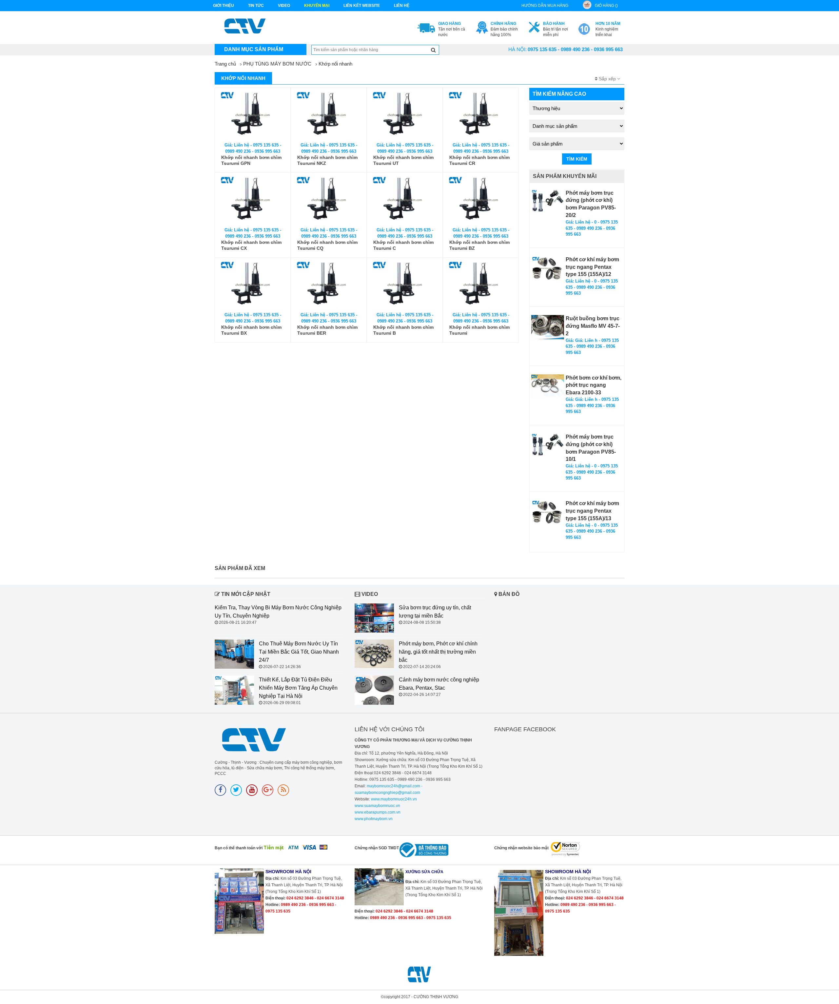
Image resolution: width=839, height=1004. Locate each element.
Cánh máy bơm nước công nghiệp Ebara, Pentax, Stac (439, 684)
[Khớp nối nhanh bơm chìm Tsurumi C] (404, 200)
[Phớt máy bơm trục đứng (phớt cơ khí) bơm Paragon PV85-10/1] (547, 445)
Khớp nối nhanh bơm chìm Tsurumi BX (251, 330)
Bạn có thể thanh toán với (239, 848)
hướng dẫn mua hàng (544, 5)
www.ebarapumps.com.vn (377, 812)
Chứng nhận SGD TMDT (377, 848)
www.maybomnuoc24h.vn (393, 799)
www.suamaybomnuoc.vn (377, 805)
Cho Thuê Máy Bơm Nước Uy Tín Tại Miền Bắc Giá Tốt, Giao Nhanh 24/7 (299, 652)
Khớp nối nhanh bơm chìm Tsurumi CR (479, 160)
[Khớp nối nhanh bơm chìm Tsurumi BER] (328, 285)
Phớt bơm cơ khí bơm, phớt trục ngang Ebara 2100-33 (593, 385)
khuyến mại (316, 5)
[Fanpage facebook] (220, 790)
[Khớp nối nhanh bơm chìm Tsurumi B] (404, 285)
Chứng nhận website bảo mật (521, 848)
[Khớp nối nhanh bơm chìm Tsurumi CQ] (328, 200)
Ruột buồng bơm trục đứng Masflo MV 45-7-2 (593, 326)
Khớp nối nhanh (335, 64)
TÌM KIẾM (576, 159)
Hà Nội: (517, 49)
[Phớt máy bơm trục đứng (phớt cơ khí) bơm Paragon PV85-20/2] (547, 201)
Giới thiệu (223, 5)
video (284, 5)
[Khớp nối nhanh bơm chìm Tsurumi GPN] (252, 115)
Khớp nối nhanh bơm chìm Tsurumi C (403, 245)
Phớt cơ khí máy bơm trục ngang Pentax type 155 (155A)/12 (592, 267)
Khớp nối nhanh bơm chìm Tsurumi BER (327, 330)
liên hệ (401, 5)
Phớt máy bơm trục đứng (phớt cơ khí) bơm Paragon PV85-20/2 (591, 204)
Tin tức (256, 5)
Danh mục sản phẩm (253, 49)
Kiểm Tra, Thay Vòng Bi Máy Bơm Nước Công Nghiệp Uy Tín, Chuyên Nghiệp (278, 612)
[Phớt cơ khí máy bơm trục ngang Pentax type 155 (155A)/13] (547, 512)
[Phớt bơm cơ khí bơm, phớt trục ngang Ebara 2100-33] (547, 386)
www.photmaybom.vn (374, 819)
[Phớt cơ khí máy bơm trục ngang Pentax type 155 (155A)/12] (547, 268)
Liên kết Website (361, 5)
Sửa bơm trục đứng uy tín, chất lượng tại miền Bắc (435, 612)
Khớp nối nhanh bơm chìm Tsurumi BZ (479, 245)
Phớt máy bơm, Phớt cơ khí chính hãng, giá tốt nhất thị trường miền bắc (438, 652)
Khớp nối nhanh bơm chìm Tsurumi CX (251, 245)
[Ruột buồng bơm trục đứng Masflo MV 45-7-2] (547, 327)
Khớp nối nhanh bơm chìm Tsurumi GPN (251, 160)
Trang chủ (225, 64)
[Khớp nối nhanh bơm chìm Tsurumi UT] (404, 115)
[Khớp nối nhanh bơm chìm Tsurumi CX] (252, 200)
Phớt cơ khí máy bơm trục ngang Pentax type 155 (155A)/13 (592, 511)
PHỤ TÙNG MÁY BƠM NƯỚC (277, 64)
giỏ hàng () (606, 5)
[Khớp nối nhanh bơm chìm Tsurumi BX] (252, 285)
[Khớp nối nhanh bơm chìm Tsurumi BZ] (480, 200)
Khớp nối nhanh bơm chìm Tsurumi (479, 330)
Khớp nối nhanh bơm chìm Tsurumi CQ (327, 245)
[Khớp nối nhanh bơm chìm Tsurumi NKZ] (328, 115)
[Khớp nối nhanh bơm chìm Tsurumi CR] (480, 115)
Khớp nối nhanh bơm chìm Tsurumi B (403, 330)
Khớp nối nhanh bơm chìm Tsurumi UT (403, 160)
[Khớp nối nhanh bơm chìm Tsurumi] (480, 285)
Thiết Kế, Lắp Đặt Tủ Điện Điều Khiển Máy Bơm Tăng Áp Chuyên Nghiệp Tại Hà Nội (298, 688)
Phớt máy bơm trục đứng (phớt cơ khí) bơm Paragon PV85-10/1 (591, 448)
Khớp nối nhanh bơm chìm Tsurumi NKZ (327, 160)
